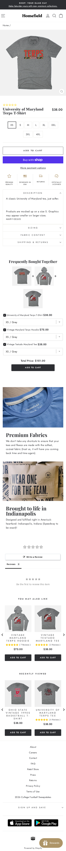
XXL (53, 125)
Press (33, 774)
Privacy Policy (33, 785)
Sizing (33, 227)
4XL (38, 134)
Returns (33, 780)
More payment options (33, 168)
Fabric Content (33, 235)
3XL (28, 134)
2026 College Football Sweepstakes (33, 797)
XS (11, 125)
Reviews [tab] (11, 564)
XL (44, 125)
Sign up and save (32, 807)
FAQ (33, 763)
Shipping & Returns (33, 242)
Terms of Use (33, 791)
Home (6, 25)
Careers (33, 752)
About (33, 747)
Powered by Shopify (33, 848)
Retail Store (33, 769)
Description (32, 193)
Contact (33, 758)
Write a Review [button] (34, 556)
